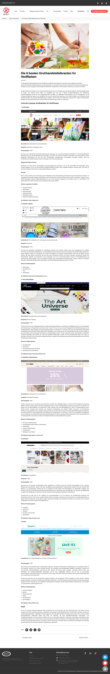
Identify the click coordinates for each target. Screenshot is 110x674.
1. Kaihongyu (25, 107)
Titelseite (4, 18)
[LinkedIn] (90, 653)
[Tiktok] (95, 653)
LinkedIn (102, 3)
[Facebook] (85, 653)
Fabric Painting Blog (14, 18)
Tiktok (106, 3)
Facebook (97, 3)
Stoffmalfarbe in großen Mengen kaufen (31, 159)
